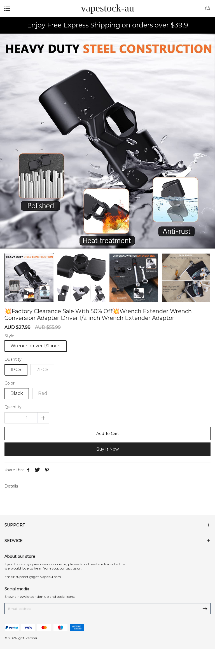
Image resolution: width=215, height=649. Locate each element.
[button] (206, 277)
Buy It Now (107, 449)
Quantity (13, 407)
